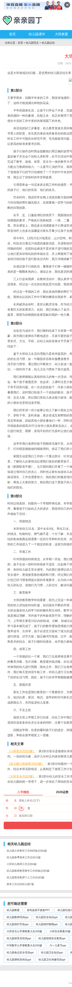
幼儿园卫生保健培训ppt (51, 959)
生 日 (11, 815)
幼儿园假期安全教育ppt (51, 938)
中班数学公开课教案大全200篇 (24, 945)
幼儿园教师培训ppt (17, 917)
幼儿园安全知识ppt (47, 917)
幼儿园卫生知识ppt (52, 952)
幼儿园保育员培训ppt (19, 938)
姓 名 (11, 800)
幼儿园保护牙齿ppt (17, 924)
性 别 (11, 808)
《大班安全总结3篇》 (21, 776)
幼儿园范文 (32, 42)
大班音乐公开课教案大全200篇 (24, 931)
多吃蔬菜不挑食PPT (38, 910)
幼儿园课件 (37, 34)
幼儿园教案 (13, 910)
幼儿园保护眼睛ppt (47, 924)
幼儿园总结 (48, 42)
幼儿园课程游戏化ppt (19, 959)
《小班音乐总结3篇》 (21, 751)
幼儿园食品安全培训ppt (20, 952)
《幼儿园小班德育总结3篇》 (25, 763)
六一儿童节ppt (57, 945)
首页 (12, 34)
